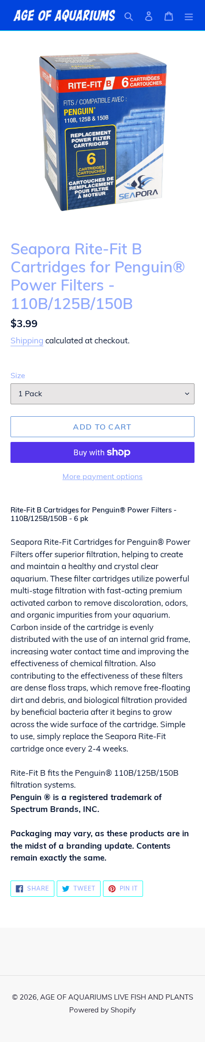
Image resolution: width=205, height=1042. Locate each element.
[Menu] (189, 15)
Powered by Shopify (102, 1009)
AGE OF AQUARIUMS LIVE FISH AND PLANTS (116, 997)
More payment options (102, 476)
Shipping (26, 340)
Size (17, 375)
